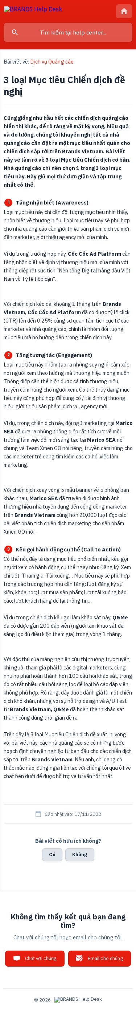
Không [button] (79, 854)
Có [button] (52, 854)
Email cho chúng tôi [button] (105, 961)
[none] (33, 10)
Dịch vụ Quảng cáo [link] (52, 61)
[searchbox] (68, 32)
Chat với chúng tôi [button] (41, 961)
